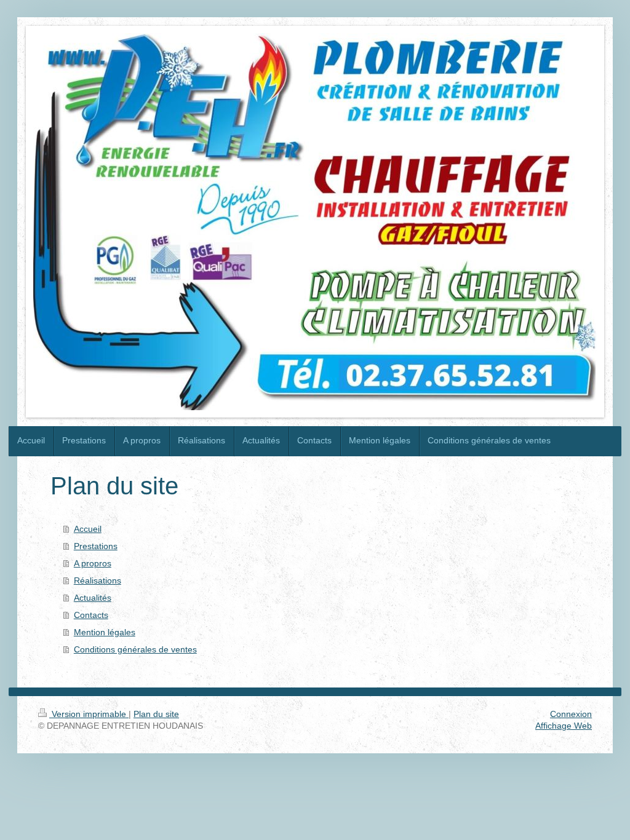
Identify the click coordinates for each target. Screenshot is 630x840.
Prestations (96, 546)
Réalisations (97, 580)
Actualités (92, 598)
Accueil (88, 529)
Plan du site (156, 714)
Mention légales (104, 632)
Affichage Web (563, 726)
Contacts (91, 615)
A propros (92, 563)
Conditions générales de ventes (135, 649)
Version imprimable (89, 714)
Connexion (571, 714)
